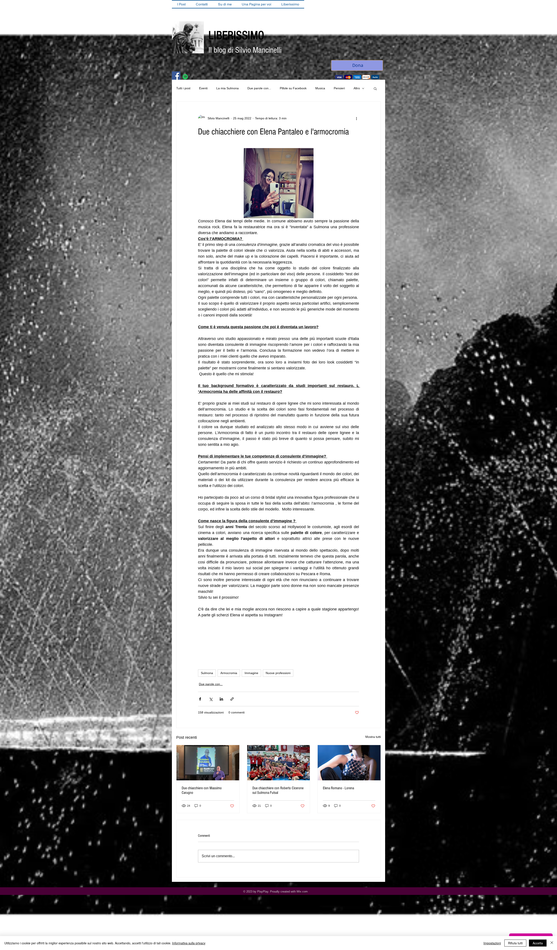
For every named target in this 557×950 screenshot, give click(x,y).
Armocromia (228, 673)
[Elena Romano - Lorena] (349, 763)
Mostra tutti (373, 737)
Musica (320, 88)
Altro (357, 88)
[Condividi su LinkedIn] (221, 699)
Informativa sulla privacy (188, 943)
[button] (375, 89)
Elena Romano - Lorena (338, 788)
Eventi (203, 88)
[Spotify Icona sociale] (185, 77)
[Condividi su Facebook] (200, 699)
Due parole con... (259, 88)
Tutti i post (183, 88)
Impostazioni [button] (492, 943)
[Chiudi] (551, 943)
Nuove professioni (278, 673)
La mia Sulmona (227, 88)
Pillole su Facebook (293, 88)
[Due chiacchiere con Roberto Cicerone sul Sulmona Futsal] (278, 763)
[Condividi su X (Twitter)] (211, 699)
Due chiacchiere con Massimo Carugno (202, 790)
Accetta (538, 943)
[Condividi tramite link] (232, 699)
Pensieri (339, 88)
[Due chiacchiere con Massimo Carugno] (207, 763)
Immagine (251, 673)
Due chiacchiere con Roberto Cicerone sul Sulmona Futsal (278, 790)
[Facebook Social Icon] (176, 76)
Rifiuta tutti (515, 943)
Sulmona (207, 673)
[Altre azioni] (356, 118)
